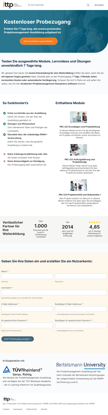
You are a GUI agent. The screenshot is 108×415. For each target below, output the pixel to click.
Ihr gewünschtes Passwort (14, 320)
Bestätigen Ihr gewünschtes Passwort (73, 320)
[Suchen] (88, 5)
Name (4, 271)
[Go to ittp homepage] (12, 5)
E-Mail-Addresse (10, 304)
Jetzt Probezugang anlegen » (17, 339)
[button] (38, 41)
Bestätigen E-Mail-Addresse (69, 304)
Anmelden (99, 5)
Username (7, 287)
